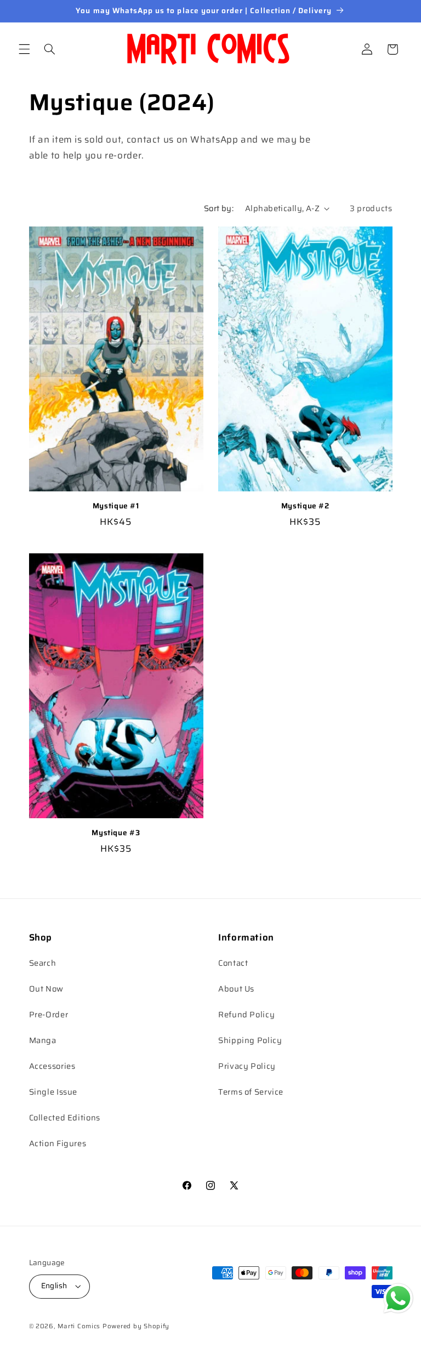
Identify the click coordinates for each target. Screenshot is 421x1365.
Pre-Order (49, 1014)
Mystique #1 (116, 506)
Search (42, 962)
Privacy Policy (247, 1066)
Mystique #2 (305, 506)
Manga (42, 1040)
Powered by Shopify (136, 1326)
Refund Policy (246, 1014)
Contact (233, 962)
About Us (236, 988)
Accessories (52, 1066)
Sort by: (219, 208)
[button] (24, 49)
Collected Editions (64, 1117)
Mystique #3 (116, 833)
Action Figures (58, 1143)
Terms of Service (250, 1091)
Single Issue (53, 1091)
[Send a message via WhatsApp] (398, 1298)
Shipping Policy (250, 1040)
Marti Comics (79, 1326)
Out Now (46, 988)
